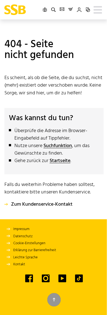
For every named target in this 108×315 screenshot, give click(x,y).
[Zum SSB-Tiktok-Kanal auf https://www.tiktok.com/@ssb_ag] (79, 278)
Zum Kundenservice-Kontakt (42, 204)
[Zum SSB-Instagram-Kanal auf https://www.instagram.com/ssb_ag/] (46, 278)
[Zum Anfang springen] (54, 299)
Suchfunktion (57, 146)
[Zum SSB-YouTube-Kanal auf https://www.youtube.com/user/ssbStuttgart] (62, 278)
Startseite (60, 161)
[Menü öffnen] (98, 9)
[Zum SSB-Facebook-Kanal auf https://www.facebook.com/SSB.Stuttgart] (29, 278)
